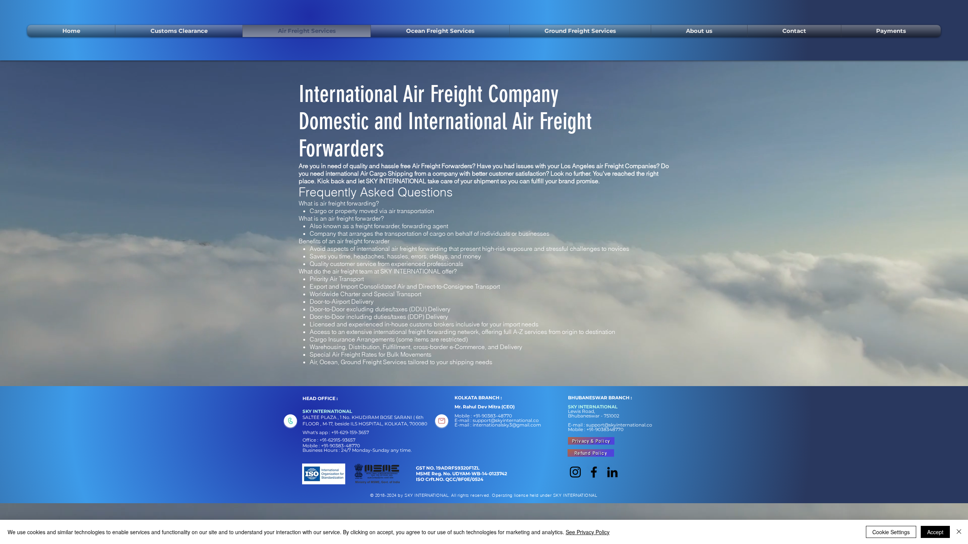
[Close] (958, 532)
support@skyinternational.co (506, 420)
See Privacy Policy (588, 532)
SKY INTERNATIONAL (397, 181)
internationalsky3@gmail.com (507, 425)
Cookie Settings (891, 532)
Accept (935, 532)
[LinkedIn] (612, 472)
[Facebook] (593, 472)
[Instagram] (575, 472)
